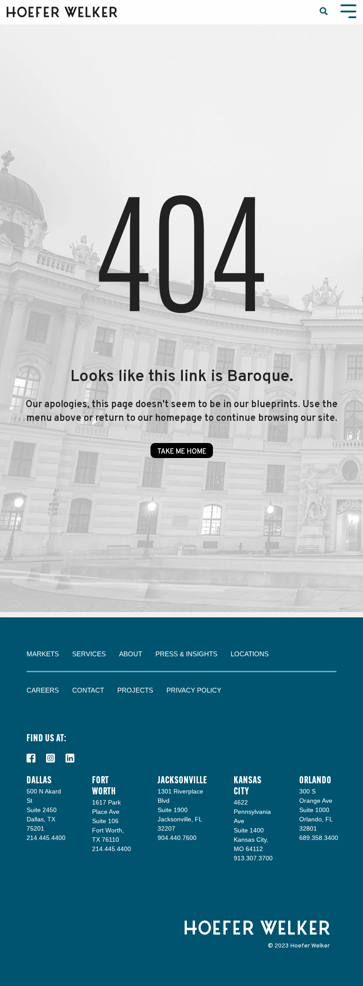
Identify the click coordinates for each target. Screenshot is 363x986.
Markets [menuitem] (43, 654)
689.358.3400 (318, 837)
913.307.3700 (253, 858)
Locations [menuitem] (250, 654)
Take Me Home (181, 451)
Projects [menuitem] (135, 690)
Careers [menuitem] (43, 690)
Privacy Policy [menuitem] (193, 690)
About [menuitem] (130, 654)
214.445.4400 (46, 837)
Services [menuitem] (89, 654)
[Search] (323, 12)
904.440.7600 (177, 837)
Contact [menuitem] (88, 690)
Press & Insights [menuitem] (186, 654)
